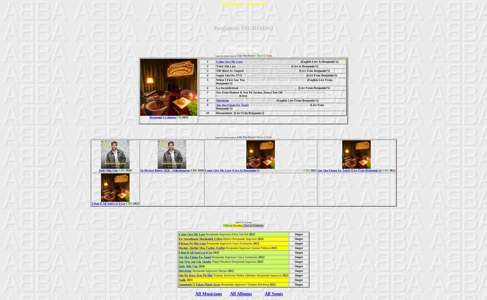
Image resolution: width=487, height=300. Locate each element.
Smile (182, 280)
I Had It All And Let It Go (108, 203)
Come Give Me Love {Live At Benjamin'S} (232, 170)
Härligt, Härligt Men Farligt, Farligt (202, 248)
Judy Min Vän (108, 170)
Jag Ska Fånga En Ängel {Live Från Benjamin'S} (350, 170)
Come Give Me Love (229, 61)
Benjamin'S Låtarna (163, 117)
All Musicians (208, 293)
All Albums (241, 293)
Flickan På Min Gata (192, 243)
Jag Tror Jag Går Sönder (195, 261)
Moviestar (222, 100)
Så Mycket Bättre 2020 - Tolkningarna (165, 170)
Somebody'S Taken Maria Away (199, 284)
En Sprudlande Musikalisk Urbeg (200, 238)
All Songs (274, 293)
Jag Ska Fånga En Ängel (232, 105)
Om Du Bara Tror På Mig (195, 275)
